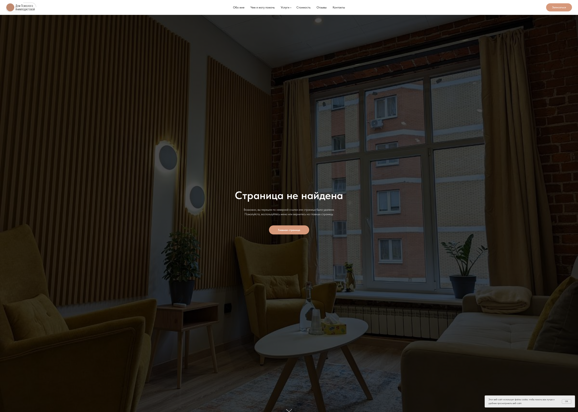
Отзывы (322, 7)
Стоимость (303, 7)
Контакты (339, 7)
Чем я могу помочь (262, 7)
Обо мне (238, 7)
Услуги (285, 7)
